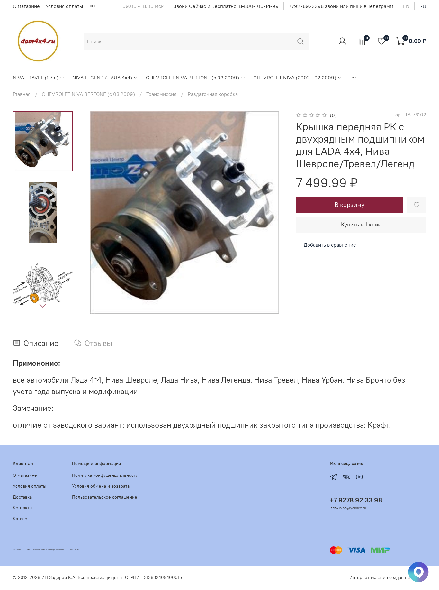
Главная (22, 94)
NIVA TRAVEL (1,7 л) (35, 77)
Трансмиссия (161, 94)
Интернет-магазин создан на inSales (387, 577)
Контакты (22, 508)
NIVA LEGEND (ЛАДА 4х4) (102, 77)
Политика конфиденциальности (105, 475)
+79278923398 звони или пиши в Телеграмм (341, 6)
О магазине (26, 6)
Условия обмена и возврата (101, 486)
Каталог (21, 518)
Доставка (22, 497)
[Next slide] (42, 305)
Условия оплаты (64, 6)
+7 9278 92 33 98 (356, 500)
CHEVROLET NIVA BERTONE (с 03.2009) (192, 77)
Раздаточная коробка (213, 94)
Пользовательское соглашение (104, 497)
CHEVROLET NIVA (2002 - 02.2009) (294, 77)
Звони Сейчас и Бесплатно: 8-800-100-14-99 (226, 6)
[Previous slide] (96, 212)
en (406, 6)
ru (422, 6)
